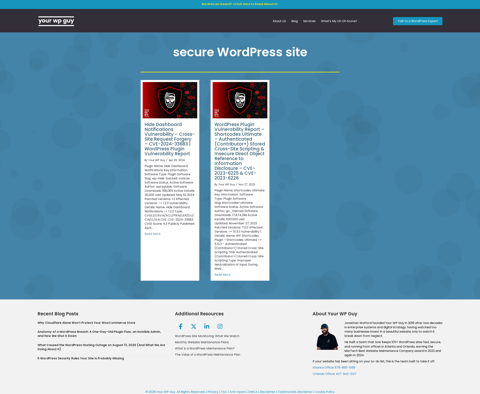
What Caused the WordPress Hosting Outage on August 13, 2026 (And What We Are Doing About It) (101, 347)
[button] (180, 326)
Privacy (213, 392)
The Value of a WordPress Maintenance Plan (207, 354)
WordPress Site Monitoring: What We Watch (207, 336)
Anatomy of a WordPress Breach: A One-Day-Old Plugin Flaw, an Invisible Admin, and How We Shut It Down (99, 334)
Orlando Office (323, 374)
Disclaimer (267, 392)
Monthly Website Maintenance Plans (202, 342)
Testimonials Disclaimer (295, 392)
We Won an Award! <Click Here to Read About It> (240, 4)
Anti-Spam (238, 392)
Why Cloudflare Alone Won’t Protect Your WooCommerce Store (86, 323)
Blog (294, 21)
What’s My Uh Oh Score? (339, 21)
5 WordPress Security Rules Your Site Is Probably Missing (81, 358)
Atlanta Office (323, 367)
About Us (279, 21)
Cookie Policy (325, 392)
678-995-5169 (345, 367)
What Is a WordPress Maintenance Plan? (205, 348)
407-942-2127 (346, 374)
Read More (152, 234)
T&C (224, 392)
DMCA (252, 392)
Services (309, 21)
